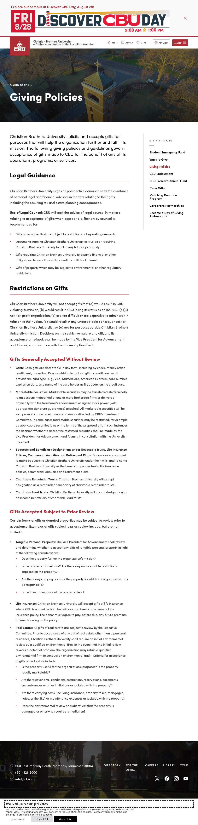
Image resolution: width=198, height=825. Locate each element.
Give (144, 42)
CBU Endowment (161, 173)
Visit (115, 42)
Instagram (176, 778)
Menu (178, 42)
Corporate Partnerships (166, 205)
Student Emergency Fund (167, 152)
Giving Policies (159, 166)
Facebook (167, 778)
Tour (184, 765)
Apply (129, 42)
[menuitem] (112, 42)
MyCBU (163, 42)
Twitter (157, 778)
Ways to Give (158, 159)
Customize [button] (18, 819)
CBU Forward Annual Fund (168, 181)
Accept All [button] (65, 819)
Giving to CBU (19, 85)
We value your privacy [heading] (27, 803)
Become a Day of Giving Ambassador (166, 214)
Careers (151, 765)
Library (169, 765)
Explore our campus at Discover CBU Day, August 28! (52, 6)
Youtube (185, 778)
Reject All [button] (42, 819)
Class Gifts (157, 188)
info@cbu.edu (26, 778)
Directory (112, 765)
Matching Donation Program (163, 196)
